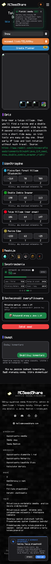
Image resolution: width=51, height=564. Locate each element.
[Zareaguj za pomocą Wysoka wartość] (5, 256)
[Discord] (22, 416)
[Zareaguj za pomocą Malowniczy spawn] (40, 256)
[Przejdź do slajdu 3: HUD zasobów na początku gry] (24, 290)
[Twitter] (15, 416)
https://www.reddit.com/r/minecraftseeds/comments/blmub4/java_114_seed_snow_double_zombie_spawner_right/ (25, 151)
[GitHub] (29, 416)
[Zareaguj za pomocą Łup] (33, 256)
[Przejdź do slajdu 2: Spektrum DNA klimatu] (22, 290)
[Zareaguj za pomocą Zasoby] (12, 256)
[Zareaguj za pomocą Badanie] (26, 256)
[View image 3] (36, 104)
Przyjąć (40, 557)
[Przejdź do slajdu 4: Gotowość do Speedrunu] (27, 290)
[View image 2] (29, 104)
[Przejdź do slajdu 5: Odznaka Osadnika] (30, 290)
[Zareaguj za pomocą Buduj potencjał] (19, 256)
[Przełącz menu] (48, 4)
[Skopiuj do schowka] (46, 34)
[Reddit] (36, 416)
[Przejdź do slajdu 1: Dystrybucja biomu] (20, 290)
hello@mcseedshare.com (27, 423)
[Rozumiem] (40, 11)
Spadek (30, 557)
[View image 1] (23, 104)
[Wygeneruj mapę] (44, 104)
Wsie (7, 21)
